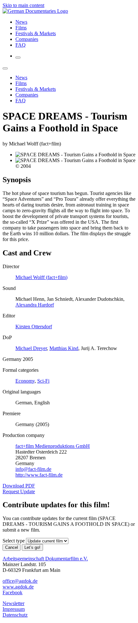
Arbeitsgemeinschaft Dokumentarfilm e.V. (45, 558)
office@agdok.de (20, 581)
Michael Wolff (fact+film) (41, 277)
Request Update (19, 491)
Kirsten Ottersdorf (33, 326)
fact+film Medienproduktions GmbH (52, 446)
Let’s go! (32, 547)
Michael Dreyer (31, 348)
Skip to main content (23, 5)
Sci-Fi (43, 381)
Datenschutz (15, 615)
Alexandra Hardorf (34, 305)
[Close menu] (5, 68)
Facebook (12, 592)
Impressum (14, 609)
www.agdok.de (18, 586)
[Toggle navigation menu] (18, 57)
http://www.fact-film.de (39, 475)
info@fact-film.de (33, 469)
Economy (25, 381)
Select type (14, 540)
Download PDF (19, 485)
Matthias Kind (63, 348)
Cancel (11, 547)
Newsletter (13, 603)
